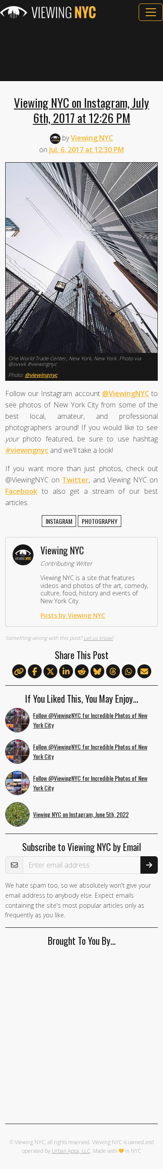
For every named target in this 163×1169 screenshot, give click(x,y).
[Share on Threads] (113, 672)
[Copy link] (19, 671)
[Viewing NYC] (48, 12)
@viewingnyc (41, 375)
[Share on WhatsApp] (129, 672)
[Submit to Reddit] (82, 672)
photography (99, 521)
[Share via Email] (144, 672)
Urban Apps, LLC (71, 1151)
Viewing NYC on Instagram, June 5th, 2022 (81, 814)
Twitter (75, 480)
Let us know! (98, 638)
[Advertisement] (81, 51)
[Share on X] (50, 672)
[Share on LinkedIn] (66, 672)
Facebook (21, 491)
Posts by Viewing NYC (72, 615)
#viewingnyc (26, 450)
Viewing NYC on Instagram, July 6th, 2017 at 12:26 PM (81, 109)
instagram (59, 521)
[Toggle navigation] (151, 12)
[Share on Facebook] (35, 672)
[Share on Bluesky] (97, 672)
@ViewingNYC (125, 393)
